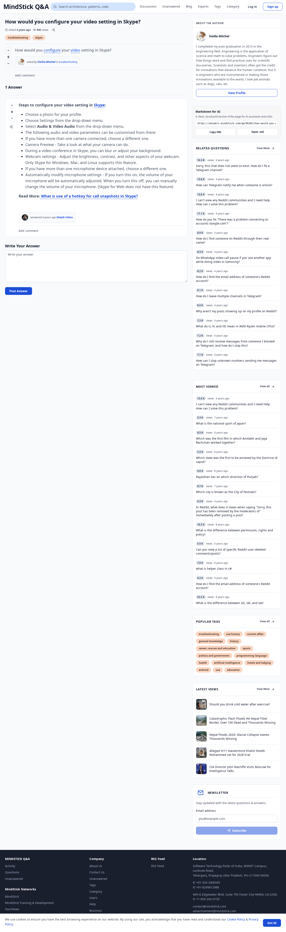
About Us (95, 866)
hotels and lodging (259, 663)
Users (93, 898)
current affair (255, 634)
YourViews (12, 909)
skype (39, 37)
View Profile (236, 93)
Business (95, 911)
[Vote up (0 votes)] (8, 50)
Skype (99, 104)
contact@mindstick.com (209, 906)
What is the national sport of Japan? (221, 423)
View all (265, 386)
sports (246, 648)
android (204, 670)
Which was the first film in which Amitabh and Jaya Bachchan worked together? (231, 440)
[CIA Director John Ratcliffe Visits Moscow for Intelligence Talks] (201, 768)
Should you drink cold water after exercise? (239, 704)
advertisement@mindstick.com (214, 911)
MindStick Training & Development (29, 903)
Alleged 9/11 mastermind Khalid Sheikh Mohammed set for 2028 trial (237, 753)
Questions (12, 872)
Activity (10, 866)
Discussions (148, 6)
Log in (252, 7)
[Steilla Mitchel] (21, 62)
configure (52, 50)
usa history (233, 634)
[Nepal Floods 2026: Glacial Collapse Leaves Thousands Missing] (201, 736)
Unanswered (171, 6)
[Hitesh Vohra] (24, 217)
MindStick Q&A (26, 7)
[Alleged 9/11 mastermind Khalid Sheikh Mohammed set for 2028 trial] (201, 752)
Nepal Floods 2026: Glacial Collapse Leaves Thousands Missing (239, 737)
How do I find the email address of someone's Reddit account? (233, 586)
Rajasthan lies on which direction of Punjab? (227, 477)
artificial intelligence (227, 663)
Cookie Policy (236, 919)
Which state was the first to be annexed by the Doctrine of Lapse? (236, 460)
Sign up (272, 7)
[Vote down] (8, 63)
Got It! (272, 923)
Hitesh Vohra (65, 217)
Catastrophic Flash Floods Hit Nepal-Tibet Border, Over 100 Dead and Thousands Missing (242, 720)
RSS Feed (157, 866)
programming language (252, 655)
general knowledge (211, 641)
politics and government (214, 655)
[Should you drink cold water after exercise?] (201, 704)
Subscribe (239, 831)
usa (218, 670)
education (233, 670)
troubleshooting (18, 37)
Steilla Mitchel (46, 62)
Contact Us (96, 872)
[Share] (53, 29)
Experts (203, 6)
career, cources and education (217, 648)
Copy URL (216, 132)
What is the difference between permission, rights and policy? (234, 532)
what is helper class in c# (214, 569)
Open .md (257, 132)
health (203, 663)
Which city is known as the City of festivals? (226, 492)
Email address (206, 811)
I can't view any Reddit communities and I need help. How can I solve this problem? (233, 406)
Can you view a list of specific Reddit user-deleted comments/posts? (231, 551)
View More (263, 148)
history (234, 641)
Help (92, 904)
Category (233, 6)
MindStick (12, 896)
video (75, 50)
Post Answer (18, 291)
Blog (189, 6)
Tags (217, 6)
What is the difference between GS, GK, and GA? (230, 603)
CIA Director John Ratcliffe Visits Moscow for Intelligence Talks (240, 769)
